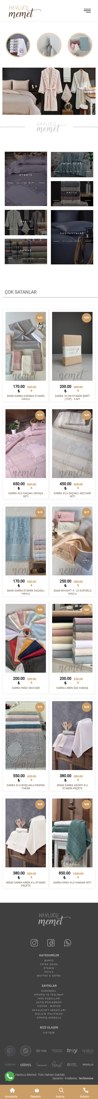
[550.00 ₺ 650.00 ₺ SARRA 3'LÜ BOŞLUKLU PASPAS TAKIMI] (25, 735)
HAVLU (49, 972)
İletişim (49, 1033)
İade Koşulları (49, 998)
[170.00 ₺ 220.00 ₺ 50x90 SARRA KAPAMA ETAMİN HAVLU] (25, 346)
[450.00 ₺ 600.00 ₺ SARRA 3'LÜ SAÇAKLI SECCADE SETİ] (72, 443)
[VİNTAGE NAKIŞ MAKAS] (18, 45)
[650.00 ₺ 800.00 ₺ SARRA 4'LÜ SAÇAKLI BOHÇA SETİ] (25, 443)
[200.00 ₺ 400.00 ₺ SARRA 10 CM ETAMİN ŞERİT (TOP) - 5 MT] (72, 346)
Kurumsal (49, 991)
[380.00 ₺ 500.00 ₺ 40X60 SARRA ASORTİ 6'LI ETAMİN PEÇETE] (72, 735)
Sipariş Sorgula (49, 1018)
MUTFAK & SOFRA (49, 976)
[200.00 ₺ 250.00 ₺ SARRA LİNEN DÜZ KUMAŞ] (72, 638)
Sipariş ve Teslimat (49, 995)
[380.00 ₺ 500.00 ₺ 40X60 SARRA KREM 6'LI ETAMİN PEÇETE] (25, 832)
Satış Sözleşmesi (49, 1002)
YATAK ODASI (49, 964)
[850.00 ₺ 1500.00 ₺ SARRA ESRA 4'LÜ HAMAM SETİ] (72, 832)
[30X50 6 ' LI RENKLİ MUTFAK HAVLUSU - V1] (49, 45)
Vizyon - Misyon (49, 1006)
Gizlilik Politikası (49, 1014)
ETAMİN (49, 968)
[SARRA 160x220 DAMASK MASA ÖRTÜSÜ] (80, 45)
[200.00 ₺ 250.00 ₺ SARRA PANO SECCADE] (25, 638)
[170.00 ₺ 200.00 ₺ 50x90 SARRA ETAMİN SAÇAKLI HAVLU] (25, 541)
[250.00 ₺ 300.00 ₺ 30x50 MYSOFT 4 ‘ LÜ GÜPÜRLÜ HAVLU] (72, 541)
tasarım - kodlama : (73, 1078)
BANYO (49, 960)
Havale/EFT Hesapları (49, 1010)
